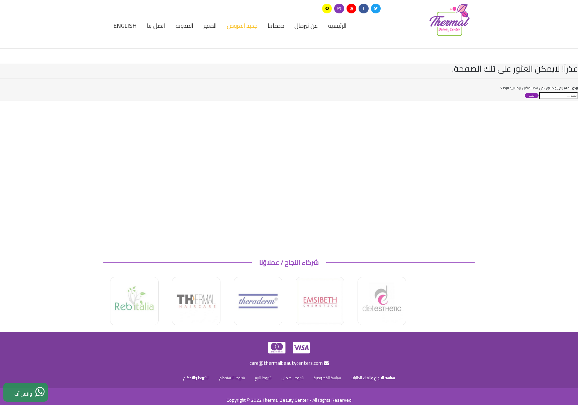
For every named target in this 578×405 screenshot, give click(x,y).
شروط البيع (263, 378)
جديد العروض (242, 25)
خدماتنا (276, 25)
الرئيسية (337, 25)
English (125, 25)
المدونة (184, 25)
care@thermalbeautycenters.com (287, 363)
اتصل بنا (156, 25)
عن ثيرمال (306, 25)
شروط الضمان (293, 378)
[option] (382, 301)
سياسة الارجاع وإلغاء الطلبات (373, 378)
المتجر (210, 25)
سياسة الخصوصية (327, 378)
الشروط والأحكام (196, 378)
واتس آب (24, 394)
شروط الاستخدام (232, 378)
